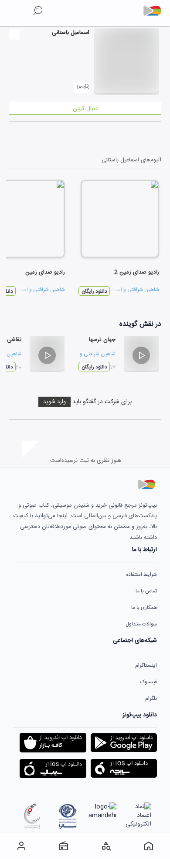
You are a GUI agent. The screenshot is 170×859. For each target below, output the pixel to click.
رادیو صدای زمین (45, 272)
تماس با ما (146, 591)
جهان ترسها (102, 339)
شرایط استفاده (141, 574)
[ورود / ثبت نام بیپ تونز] (21, 846)
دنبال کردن (85, 109)
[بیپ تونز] (155, 11)
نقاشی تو (10, 339)
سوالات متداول (141, 624)
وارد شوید (54, 402)
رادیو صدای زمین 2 (136, 272)
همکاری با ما (144, 607)
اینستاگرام (146, 665)
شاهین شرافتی (143, 289)
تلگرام (151, 698)
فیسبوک (148, 682)
